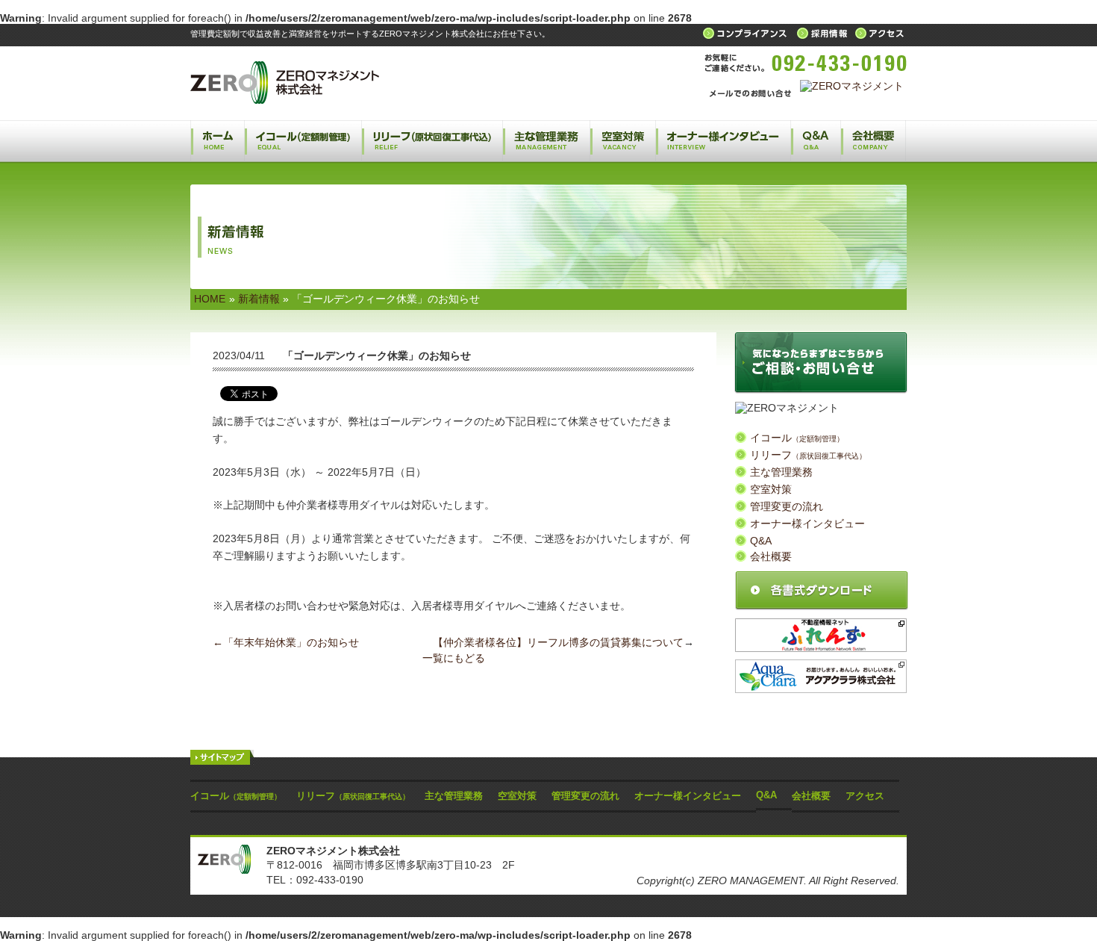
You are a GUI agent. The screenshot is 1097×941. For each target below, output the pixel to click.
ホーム (217, 141)
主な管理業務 (546, 141)
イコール (797, 438)
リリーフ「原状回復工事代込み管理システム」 (432, 141)
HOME (209, 299)
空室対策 (622, 141)
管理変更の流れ (786, 506)
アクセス (865, 795)
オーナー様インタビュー (722, 141)
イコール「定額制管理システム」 (303, 141)
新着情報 (259, 299)
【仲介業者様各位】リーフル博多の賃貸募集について (558, 642)
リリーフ (808, 455)
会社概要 (873, 141)
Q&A (815, 141)
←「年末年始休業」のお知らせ (286, 642)
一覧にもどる (453, 658)
